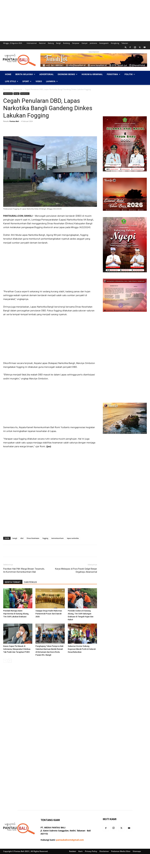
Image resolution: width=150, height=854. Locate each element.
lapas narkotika (73, 538)
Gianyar (84, 43)
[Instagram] (135, 47)
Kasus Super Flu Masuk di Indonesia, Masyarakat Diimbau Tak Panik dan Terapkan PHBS (16, 649)
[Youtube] (144, 47)
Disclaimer (104, 851)
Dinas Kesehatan (33, 538)
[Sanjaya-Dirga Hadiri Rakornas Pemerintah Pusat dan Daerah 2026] (50, 598)
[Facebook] (130, 47)
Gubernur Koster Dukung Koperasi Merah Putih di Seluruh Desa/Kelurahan (82, 649)
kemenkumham (57, 538)
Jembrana (93, 43)
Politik (129, 74)
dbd (21, 538)
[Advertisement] (75, 20)
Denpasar (75, 43)
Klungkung (115, 43)
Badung (51, 43)
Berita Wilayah (24, 74)
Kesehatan (25, 94)
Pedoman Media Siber (120, 851)
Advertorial (46, 74)
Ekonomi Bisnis (66, 74)
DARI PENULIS (30, 582)
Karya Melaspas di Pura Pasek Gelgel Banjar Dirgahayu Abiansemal (76, 570)
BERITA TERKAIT (13, 582)
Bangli (58, 43)
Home (8, 74)
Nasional (42, 43)
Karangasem (104, 43)
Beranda (6, 89)
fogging (45, 538)
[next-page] (10, 661)
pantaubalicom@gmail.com (70, 839)
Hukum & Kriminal (92, 74)
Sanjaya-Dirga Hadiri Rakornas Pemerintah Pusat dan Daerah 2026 (48, 614)
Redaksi (72, 851)
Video (39, 81)
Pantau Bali (14, 121)
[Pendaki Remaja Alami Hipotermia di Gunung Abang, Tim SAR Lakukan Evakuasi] (17, 598)
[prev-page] (5, 661)
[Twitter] (140, 47)
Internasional (32, 43)
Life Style (10, 81)
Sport (25, 81)
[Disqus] (50, 706)
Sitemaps (137, 851)
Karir (80, 851)
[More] (77, 128)
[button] (125, 47)
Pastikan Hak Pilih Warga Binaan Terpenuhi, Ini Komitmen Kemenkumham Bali (24, 570)
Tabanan (124, 43)
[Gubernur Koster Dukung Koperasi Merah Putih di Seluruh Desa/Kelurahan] (82, 634)
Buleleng (66, 43)
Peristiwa (112, 74)
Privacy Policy (91, 851)
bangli (14, 538)
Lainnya (50, 81)
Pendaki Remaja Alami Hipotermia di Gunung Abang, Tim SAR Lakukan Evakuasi (16, 614)
